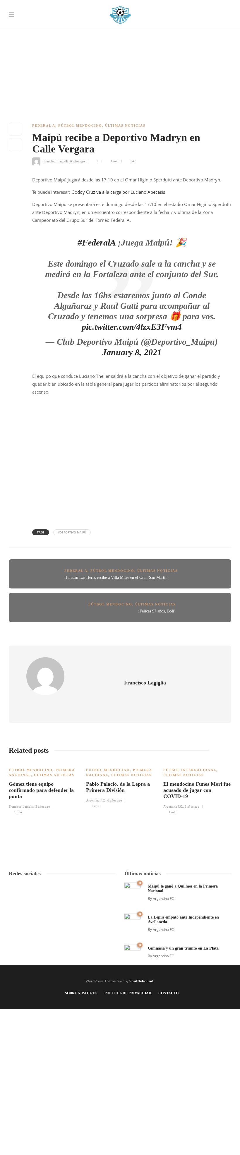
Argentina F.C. (96, 800)
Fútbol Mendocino (80, 125)
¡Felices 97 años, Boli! (157, 611)
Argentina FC (163, 898)
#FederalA (96, 242)
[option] (43, 788)
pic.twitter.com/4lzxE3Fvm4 (132, 327)
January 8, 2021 (132, 352)
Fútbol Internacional (189, 770)
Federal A (43, 125)
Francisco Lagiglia (56, 161)
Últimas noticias (125, 125)
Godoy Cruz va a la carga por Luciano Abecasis (118, 192)
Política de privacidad (127, 993)
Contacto (168, 993)
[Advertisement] (120, 41)
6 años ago (77, 161)
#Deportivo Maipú (72, 532)
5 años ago (42, 806)
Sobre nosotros (81, 993)
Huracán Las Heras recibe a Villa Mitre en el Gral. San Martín (115, 577)
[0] (132, 890)
